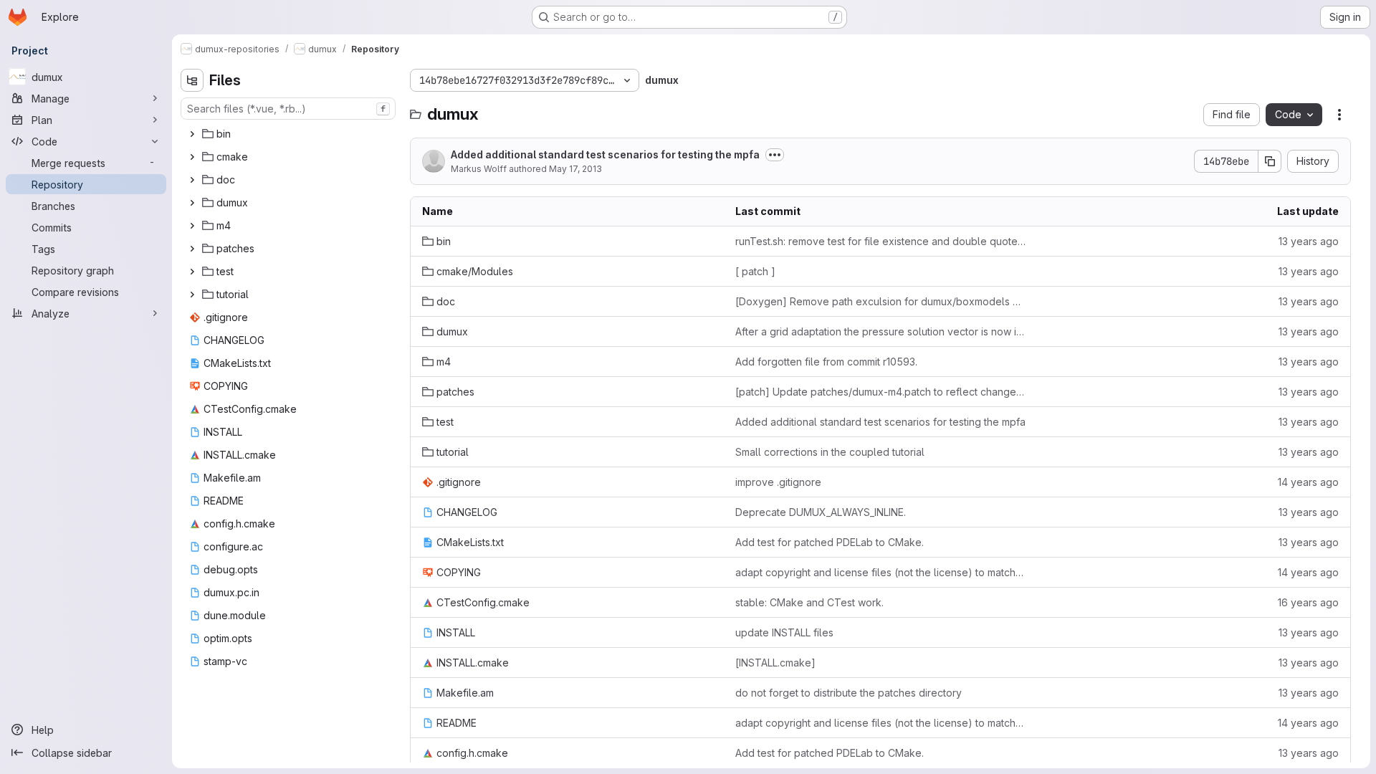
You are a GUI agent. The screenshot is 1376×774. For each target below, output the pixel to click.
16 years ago (1308, 602)
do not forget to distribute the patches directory (848, 693)
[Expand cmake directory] (192, 157)
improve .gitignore (778, 482)
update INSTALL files (784, 632)
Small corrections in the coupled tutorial (829, 452)
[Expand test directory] (192, 271)
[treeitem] (289, 134)
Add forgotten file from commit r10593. (826, 361)
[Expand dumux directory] (192, 202)
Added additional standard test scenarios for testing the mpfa (605, 154)
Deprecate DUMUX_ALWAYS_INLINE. (820, 512)
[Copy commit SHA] (1269, 161)
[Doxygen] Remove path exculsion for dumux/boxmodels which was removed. (880, 301)
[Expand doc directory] (192, 179)
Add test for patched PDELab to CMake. (829, 542)
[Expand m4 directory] (192, 225)
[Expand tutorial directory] (192, 294)
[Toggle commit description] (774, 154)
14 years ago (1308, 482)
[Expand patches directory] (192, 248)
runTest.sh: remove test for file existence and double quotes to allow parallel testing (880, 241)
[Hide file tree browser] (192, 80)
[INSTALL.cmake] (775, 662)
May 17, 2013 (575, 168)
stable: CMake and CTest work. (809, 602)
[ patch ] (755, 271)
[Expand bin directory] (192, 134)
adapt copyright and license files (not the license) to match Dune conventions (880, 572)
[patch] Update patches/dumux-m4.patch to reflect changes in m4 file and (880, 392)
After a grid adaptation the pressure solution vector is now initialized (880, 331)
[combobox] (288, 108)
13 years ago (1309, 241)
